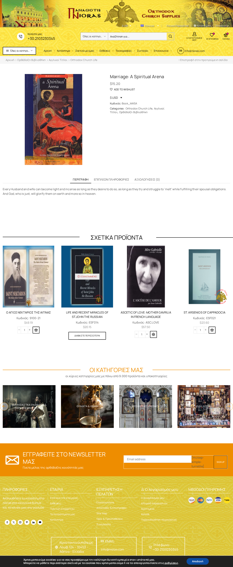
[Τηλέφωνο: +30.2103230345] (150, 547)
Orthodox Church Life (83, 60)
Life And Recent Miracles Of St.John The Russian (87, 314)
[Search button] (170, 36)
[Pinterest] (26, 522)
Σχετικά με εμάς (84, 50)
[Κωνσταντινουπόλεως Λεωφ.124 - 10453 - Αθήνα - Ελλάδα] (56, 547)
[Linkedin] (33, 522)
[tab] (80, 179)
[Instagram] (20, 522)
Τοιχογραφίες (124, 50)
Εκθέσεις (105, 50)
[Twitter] (13, 522)
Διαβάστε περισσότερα (87, 335)
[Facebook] (7, 522)
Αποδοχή (197, 561)
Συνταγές (142, 50)
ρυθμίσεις (171, 563)
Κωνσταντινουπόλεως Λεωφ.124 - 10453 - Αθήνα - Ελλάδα (76, 547)
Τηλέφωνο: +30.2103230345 (165, 547)
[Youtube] (40, 522)
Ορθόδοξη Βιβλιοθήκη (31, 60)
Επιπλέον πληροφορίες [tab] (111, 179)
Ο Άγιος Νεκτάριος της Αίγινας (28, 312)
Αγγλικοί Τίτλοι (58, 60)
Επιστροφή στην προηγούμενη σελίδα (204, 60)
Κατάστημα (63, 50)
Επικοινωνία (161, 50)
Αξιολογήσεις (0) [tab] (147, 179)
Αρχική (48, 50)
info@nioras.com (195, 51)
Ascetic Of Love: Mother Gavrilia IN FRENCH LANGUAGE (146, 314)
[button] (36, 330)
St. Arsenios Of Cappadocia (204, 312)
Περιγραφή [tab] (80, 179)
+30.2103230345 (41, 38)
